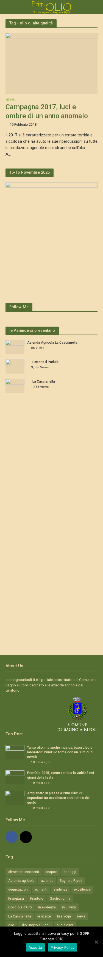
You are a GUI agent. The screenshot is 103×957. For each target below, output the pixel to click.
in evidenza (47, 907)
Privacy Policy (63, 947)
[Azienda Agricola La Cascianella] (14, 347)
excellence (82, 889)
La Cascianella (43, 381)
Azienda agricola (21, 881)
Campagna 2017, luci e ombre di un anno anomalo (46, 111)
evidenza (61, 889)
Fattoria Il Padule (45, 362)
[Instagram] (26, 837)
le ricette (44, 916)
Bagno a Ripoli (71, 881)
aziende (47, 881)
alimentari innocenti (23, 872)
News (10, 100)
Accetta (35, 947)
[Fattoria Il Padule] (14, 366)
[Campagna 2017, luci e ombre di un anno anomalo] (51, 63)
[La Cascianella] (14, 386)
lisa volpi (64, 916)
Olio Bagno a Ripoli (35, 925)
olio (11, 925)
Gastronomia (60, 898)
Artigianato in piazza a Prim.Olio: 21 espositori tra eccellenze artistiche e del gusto (58, 797)
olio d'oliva (65, 925)
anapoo (51, 872)
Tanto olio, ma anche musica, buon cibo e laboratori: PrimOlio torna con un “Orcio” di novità (60, 752)
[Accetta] (96, 942)
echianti (41, 889)
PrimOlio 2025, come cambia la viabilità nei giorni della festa (60, 775)
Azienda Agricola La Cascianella (52, 342)
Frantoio (36, 898)
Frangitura (16, 898)
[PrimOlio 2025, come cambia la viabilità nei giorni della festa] (14, 777)
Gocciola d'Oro (20, 907)
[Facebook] (11, 837)
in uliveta (69, 907)
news (81, 916)
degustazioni (18, 889)
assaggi (70, 872)
